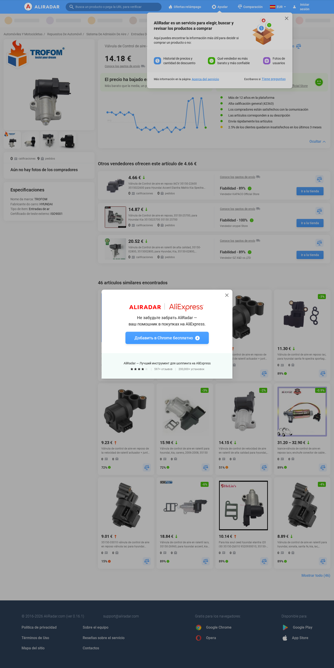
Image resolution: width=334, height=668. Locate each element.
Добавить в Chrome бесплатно (164, 337)
